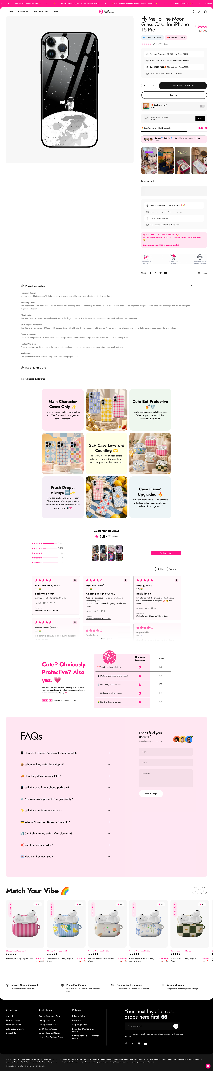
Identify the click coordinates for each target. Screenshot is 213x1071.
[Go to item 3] (111, 549)
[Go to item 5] (95, 557)
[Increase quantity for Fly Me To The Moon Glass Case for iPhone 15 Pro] (154, 85)
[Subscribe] (175, 1026)
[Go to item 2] (103, 549)
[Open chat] (208, 1066)
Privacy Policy (78, 1016)
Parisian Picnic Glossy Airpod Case (101, 960)
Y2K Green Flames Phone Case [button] (46, 610)
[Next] (203, 890)
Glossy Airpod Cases (48, 1024)
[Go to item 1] (95, 549)
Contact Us (11, 1033)
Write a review (166, 552)
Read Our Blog (13, 1020)
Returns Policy (78, 1020)
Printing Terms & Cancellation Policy (85, 1037)
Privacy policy (19, 1066)
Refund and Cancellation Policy (83, 1030)
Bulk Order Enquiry (15, 1028)
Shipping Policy (79, 1024)
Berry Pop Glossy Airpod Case (19, 958)
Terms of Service (13, 1024)
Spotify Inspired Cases (49, 1033)
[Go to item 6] (103, 557)
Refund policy (10, 1066)
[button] (47, 543)
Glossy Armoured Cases (50, 1016)
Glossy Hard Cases (47, 1020)
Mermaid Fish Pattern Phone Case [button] (98, 619)
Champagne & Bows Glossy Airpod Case (141, 960)
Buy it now (174, 95)
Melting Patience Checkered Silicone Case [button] (152, 616)
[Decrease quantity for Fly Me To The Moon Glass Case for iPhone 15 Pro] (144, 85)
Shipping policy (40, 1066)
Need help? (202, 273)
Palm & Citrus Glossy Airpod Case (183, 960)
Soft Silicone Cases (48, 1028)
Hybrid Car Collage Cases (51, 1037)
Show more (105, 639)
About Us (10, 1016)
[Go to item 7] (111, 557)
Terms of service (29, 1066)
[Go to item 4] (119, 549)
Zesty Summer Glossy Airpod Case (60, 960)
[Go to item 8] (119, 557)
